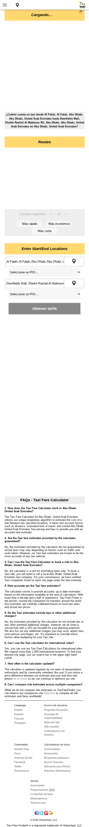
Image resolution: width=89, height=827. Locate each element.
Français (19, 718)
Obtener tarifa (44, 308)
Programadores (39, 789)
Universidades (52, 749)
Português (20, 723)
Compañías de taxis (41, 794)
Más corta (44, 231)
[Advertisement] (44, 67)
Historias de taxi (23, 757)
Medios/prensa (38, 798)
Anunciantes (37, 785)
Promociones (21, 770)
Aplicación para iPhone (57, 766)
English (18, 710)
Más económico (59, 223)
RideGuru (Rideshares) (57, 770)
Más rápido (29, 223)
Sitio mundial (51, 726)
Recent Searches (54, 762)
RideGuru (49, 693)
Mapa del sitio (52, 722)
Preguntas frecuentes (56, 710)
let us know (20, 678)
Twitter (18, 766)
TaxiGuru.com (38, 802)
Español (19, 714)
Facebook (19, 762)
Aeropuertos (51, 753)
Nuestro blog (21, 749)
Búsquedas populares (56, 757)
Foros (17, 753)
